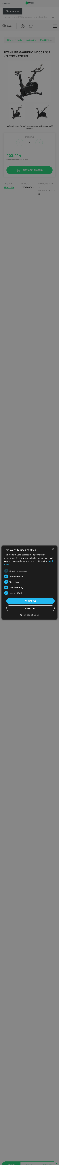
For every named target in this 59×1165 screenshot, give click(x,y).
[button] (29, 614)
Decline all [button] (30, 608)
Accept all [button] (30, 601)
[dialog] (29, 582)
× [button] (53, 549)
